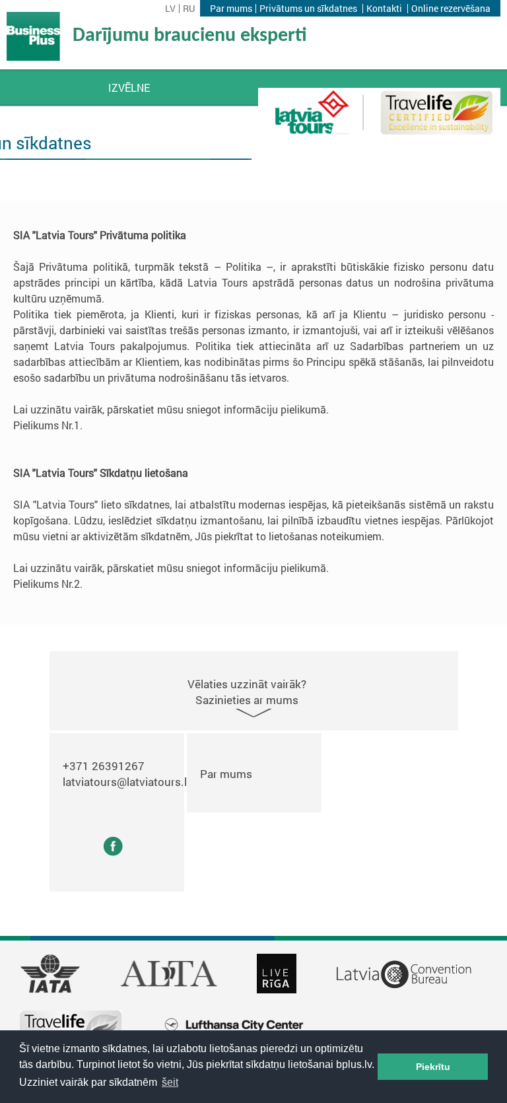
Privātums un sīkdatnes (308, 8)
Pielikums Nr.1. (48, 425)
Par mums (231, 8)
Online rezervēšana (450, 8)
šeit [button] (170, 1082)
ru (189, 8)
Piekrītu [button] (433, 1066)
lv (170, 8)
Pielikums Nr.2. (48, 583)
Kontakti (384, 8)
